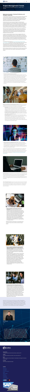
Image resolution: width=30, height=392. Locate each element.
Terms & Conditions (5, 378)
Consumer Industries (6, 371)
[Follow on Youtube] (9, 380)
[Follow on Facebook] (6, 380)
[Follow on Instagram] (5, 380)
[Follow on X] (8, 380)
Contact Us (4, 374)
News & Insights (5, 373)
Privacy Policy (5, 375)
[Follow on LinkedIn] (3, 380)
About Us (4, 367)
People (4, 372)
